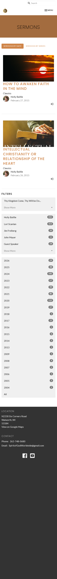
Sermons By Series (35, 46)
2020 (28, 300)
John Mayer (28, 237)
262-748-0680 (17, 441)
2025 (28, 267)
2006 (28, 374)
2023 (28, 280)
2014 (28, 340)
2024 (28, 273)
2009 (28, 354)
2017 (28, 320)
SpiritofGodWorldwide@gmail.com (26, 445)
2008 (28, 360)
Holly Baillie (28, 217)
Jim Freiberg (28, 230)
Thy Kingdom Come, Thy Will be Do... (22, 200)
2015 (28, 334)
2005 (28, 380)
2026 (28, 260)
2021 (28, 293)
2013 (28, 347)
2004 (28, 387)
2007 (28, 367)
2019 (28, 307)
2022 (28, 287)
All (5, 394)
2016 (28, 327)
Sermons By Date (12, 46)
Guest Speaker (28, 243)
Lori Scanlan (28, 224)
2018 (28, 314)
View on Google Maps (13, 426)
